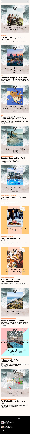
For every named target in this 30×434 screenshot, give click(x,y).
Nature (12, 318)
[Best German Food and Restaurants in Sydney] (15, 261)
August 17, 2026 (6, 423)
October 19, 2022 (4, 162)
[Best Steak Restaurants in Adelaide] (15, 220)
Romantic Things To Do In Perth (14, 77)
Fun (4, 156)
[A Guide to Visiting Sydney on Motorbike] (15, 19)
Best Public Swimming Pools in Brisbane (13, 198)
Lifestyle (9, 156)
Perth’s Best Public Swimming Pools (13, 402)
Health (4, 318)
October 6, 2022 (4, 325)
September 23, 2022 (4, 407)
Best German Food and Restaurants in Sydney (10, 280)
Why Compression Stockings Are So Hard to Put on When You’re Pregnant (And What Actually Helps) (9, 427)
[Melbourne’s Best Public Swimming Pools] (15, 342)
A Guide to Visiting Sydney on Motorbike (13, 38)
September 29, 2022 (4, 366)
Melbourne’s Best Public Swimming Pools (10, 360)
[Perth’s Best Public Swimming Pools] (15, 383)
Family (2, 156)
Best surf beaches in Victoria (12, 320)
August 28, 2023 (4, 82)
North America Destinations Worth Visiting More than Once (13, 117)
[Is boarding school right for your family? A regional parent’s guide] (2, 422)
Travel (5, 35)
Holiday (2, 35)
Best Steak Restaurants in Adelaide (11, 239)
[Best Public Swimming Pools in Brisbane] (15, 179)
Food (4, 236)
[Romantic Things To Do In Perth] (15, 59)
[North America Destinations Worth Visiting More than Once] (15, 99)
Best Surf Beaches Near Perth (13, 158)
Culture (2, 195)
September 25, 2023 (4, 43)
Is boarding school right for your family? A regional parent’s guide (9, 422)
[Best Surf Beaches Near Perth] (15, 140)
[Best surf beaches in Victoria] (15, 302)
